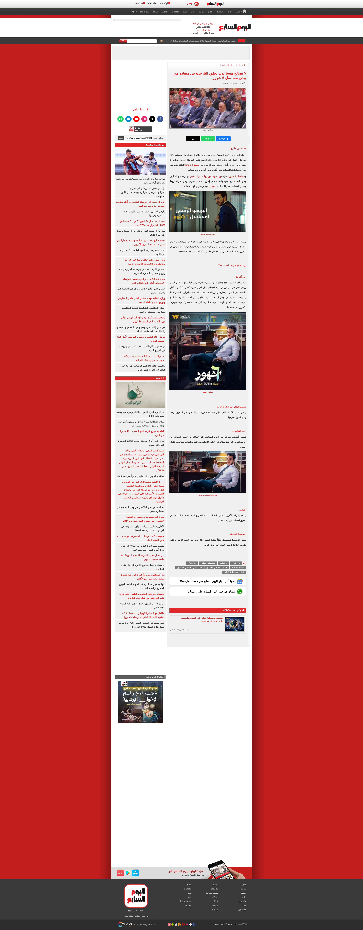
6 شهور (223, 563)
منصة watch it (191, 165)
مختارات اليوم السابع (154, 677)
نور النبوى (217, 176)
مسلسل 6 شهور (237, 176)
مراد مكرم (195, 176)
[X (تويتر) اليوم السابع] (152, 119)
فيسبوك (221, 139)
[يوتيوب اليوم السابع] (136, 119)
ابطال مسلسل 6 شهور (234, 572)
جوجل (212, 186)
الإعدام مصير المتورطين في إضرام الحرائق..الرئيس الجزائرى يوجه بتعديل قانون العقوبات (143, 192)
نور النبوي (236, 563)
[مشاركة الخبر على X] (193, 138)
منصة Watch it (238, 567)
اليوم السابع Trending (155, 145)
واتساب (206, 139)
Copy (121, 138)
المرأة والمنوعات (225, 65)
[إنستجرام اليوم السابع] (144, 119)
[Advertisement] (181, 837)
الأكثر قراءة (160, 378)
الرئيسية (242, 65)
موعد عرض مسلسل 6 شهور (190, 567)
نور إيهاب (206, 176)
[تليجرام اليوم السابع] (128, 119)
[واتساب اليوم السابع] (120, 119)
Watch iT (192, 563)
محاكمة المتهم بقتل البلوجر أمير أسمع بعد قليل (140, 476)
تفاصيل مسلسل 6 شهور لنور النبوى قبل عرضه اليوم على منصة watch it (202, 619)
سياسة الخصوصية (132, 916)
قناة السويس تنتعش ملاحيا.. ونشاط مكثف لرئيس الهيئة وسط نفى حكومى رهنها (201, 41)
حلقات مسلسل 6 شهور (217, 567)
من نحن (145, 916)
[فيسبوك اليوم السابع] (160, 119)
